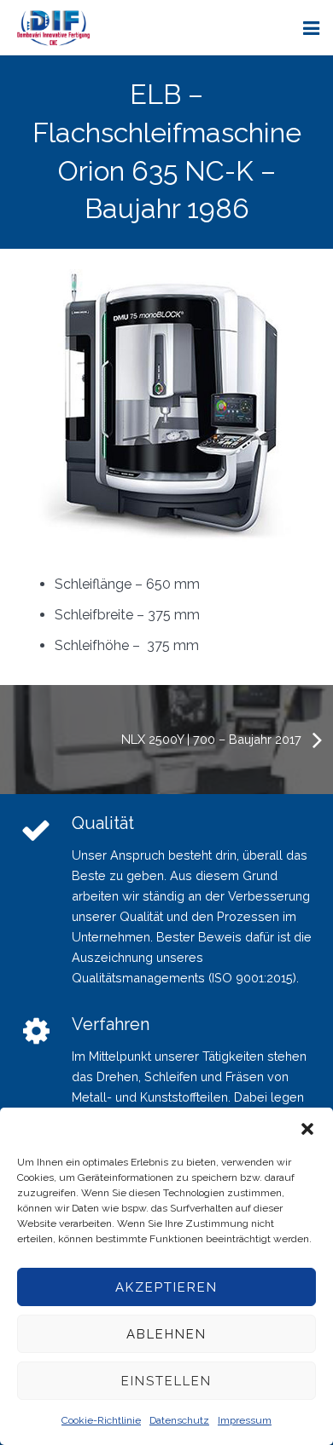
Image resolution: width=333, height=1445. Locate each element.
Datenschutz (179, 1420)
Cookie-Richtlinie (101, 1420)
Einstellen (166, 1381)
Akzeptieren (166, 1287)
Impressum (245, 1420)
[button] (307, 1128)
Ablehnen (166, 1334)
